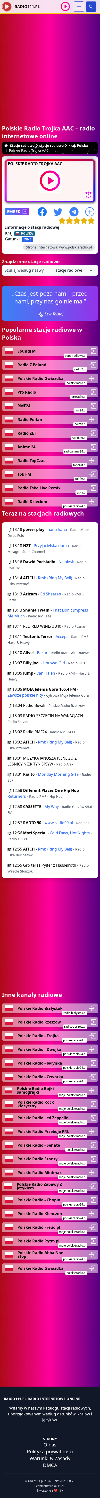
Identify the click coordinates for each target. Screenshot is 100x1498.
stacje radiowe (51, 145)
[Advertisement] (50, 64)
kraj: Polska (78, 145)
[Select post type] (73, 270)
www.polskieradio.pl (75, 247)
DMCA (50, 1465)
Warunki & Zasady (50, 1458)
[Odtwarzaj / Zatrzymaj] (65, 6)
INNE (27, 239)
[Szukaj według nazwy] (50, 270)
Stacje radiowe (22, 145)
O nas (50, 1444)
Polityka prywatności (50, 1451)
